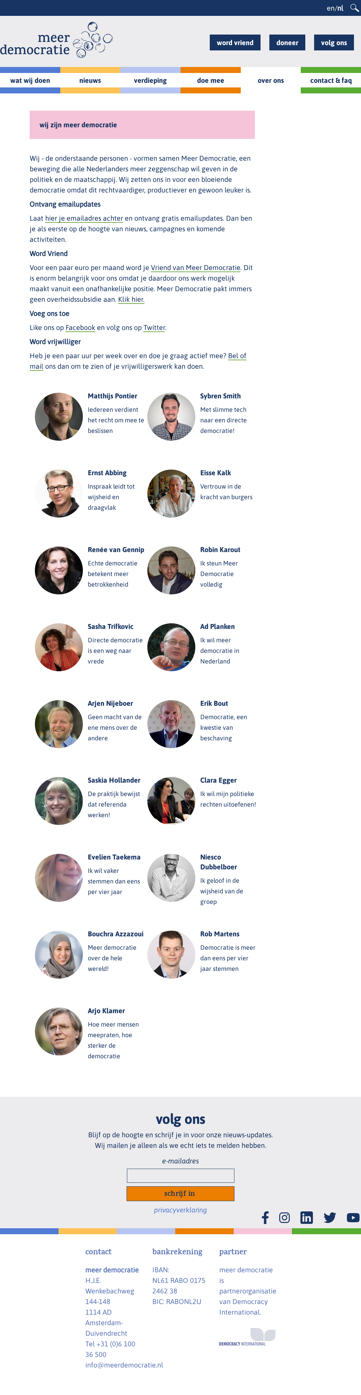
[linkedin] (306, 1210)
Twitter (154, 327)
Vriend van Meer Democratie (195, 267)
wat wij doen (30, 80)
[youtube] (353, 1212)
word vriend (235, 42)
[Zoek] (354, 8)
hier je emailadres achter (84, 218)
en (331, 8)
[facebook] (265, 1210)
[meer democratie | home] (56, 40)
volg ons (334, 42)
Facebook (80, 327)
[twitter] (330, 1211)
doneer (287, 42)
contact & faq (331, 80)
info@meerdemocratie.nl (124, 1365)
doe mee (210, 80)
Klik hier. (131, 299)
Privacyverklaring (180, 1210)
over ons (271, 80)
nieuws (90, 80)
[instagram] (284, 1211)
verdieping (150, 80)
